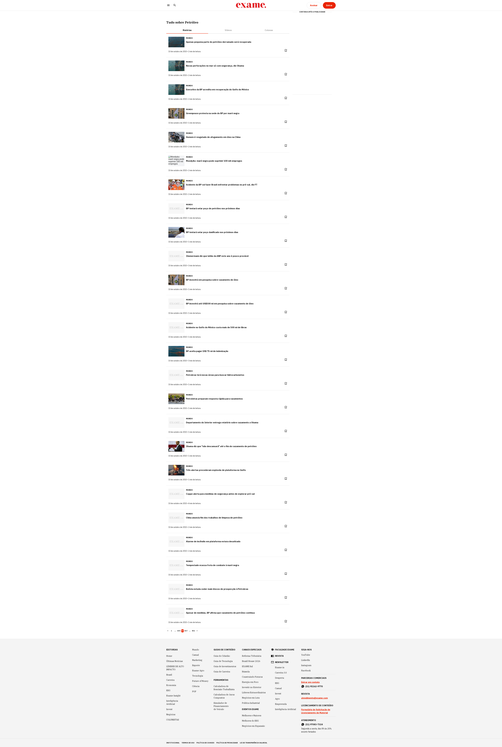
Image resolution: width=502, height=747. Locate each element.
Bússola (246, 671)
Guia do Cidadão (222, 656)
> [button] (197, 631)
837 (186, 631)
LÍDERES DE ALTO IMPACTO (175, 668)
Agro (277, 698)
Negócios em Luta (251, 697)
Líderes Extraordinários (254, 692)
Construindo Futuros (252, 677)
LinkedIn (305, 660)
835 (178, 631)
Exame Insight (173, 695)
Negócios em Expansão (253, 726)
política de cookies (205, 743)
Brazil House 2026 (251, 661)
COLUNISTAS (172, 719)
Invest (169, 709)
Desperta (279, 678)
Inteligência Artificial (172, 702)
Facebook (306, 670)
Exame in (279, 667)
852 (193, 631)
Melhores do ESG (250, 720)
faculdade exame (284, 649)
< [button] (167, 631)
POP (194, 691)
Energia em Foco (250, 682)
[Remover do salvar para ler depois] (285, 50)
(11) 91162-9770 (314, 686)
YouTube (305, 655)
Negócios (170, 714)
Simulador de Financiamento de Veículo (221, 706)
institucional (172, 743)
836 (182, 631)
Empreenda (281, 704)
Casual (195, 655)
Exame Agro (198, 670)
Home (169, 656)
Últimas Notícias (174, 661)
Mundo (195, 649)
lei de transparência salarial (253, 743)
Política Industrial (251, 703)
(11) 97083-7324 (314, 724)
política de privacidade (227, 743)
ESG (168, 690)
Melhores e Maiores (251, 715)
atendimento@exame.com (314, 698)
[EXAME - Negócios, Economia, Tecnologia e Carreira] (251, 5)
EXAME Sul (247, 666)
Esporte (196, 665)
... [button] (175, 631)
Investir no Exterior (251, 687)
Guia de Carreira (222, 671)
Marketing (197, 660)
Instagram (306, 665)
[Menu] (168, 5)
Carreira (170, 680)
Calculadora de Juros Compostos (224, 696)
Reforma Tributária (251, 656)
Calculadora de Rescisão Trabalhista (224, 688)
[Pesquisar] (175, 5)
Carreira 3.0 (281, 672)
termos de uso (188, 743)
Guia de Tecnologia (223, 661)
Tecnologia (197, 675)
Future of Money (200, 681)
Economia (171, 685)
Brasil (169, 674)
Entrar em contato (310, 682)
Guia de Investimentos (225, 666)
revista (279, 656)
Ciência (195, 686)
